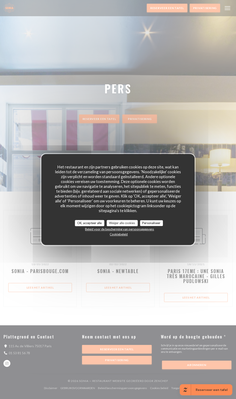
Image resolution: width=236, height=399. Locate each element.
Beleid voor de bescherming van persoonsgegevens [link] (119, 229)
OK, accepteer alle (89, 223)
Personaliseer (151, 223)
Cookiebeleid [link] (119, 234)
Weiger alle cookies (122, 223)
